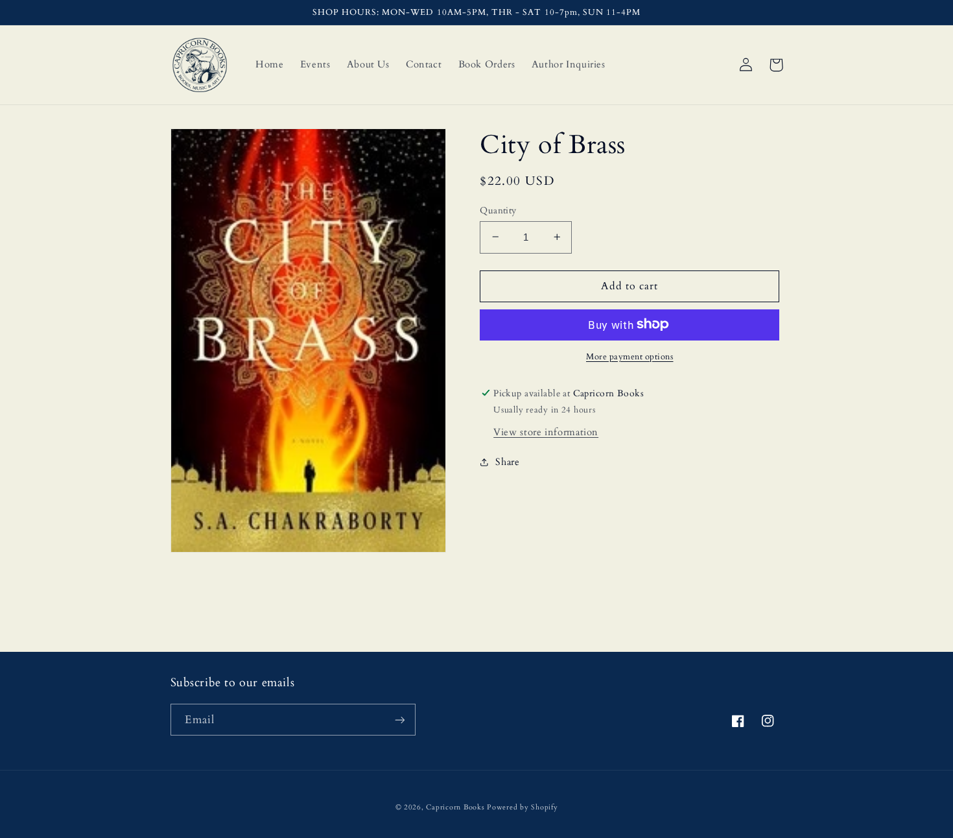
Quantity (498, 210)
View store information (545, 431)
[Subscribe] (399, 720)
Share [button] (507, 461)
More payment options (630, 356)
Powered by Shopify (522, 807)
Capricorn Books (455, 807)
